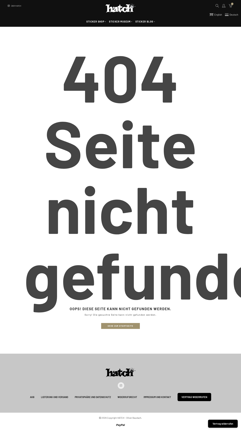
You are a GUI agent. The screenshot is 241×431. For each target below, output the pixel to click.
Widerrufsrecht (127, 397)
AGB (32, 397)
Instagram (121, 385)
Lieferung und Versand (54, 397)
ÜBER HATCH (16, 6)
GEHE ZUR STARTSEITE (120, 326)
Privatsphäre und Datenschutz (93, 397)
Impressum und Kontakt (157, 397)
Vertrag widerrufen (194, 397)
